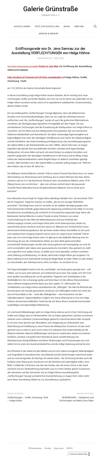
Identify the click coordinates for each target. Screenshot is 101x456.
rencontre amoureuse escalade (22, 66)
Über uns (79, 26)
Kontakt (47, 448)
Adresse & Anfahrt (49, 33)
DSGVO (69, 448)
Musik (67, 26)
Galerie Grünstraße (50, 9)
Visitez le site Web (49, 66)
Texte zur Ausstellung (46, 26)
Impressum (59, 448)
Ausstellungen (22, 26)
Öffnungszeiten (35, 448)
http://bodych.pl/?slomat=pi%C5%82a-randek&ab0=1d (36, 77)
